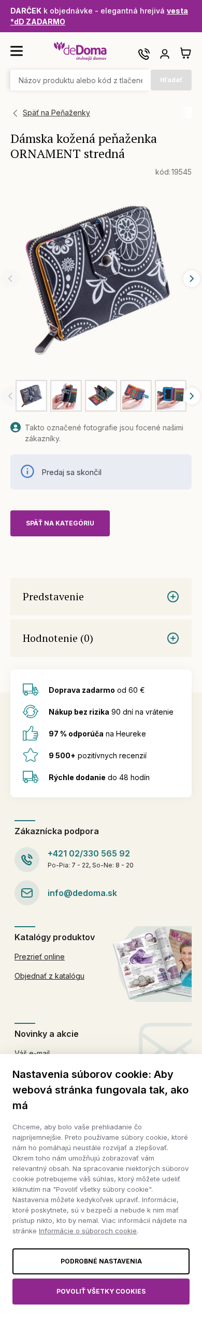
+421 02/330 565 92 (89, 853)
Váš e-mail (32, 1053)
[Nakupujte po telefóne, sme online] (144, 54)
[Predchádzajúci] (10, 278)
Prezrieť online (40, 956)
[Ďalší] (191, 278)
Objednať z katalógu (49, 975)
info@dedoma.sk (82, 893)
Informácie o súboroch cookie (88, 1231)
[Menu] (16, 51)
